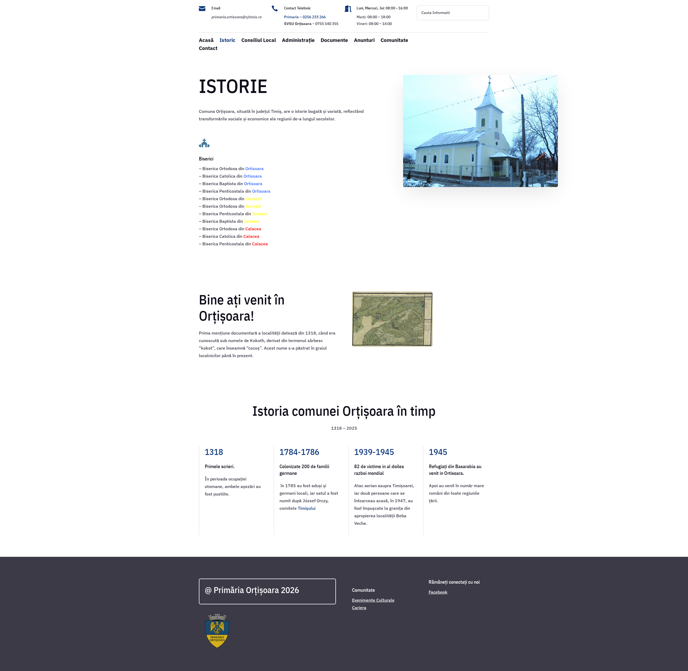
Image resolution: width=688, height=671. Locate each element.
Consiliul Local (258, 40)
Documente (334, 40)
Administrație (298, 40)
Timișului (307, 508)
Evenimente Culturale (373, 600)
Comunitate (394, 40)
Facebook (438, 592)
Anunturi (364, 40)
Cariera (359, 607)
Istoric (227, 40)
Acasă (206, 40)
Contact (208, 48)
